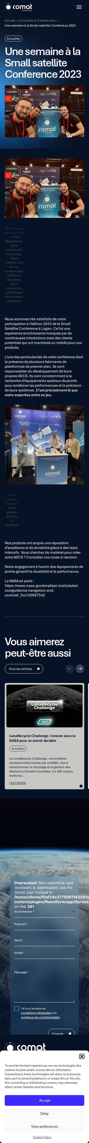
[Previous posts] (69, 668)
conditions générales (36, 1013)
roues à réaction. (64, 557)
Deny (44, 1113)
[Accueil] (18, 7)
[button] (82, 1056)
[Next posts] (80, 668)
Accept (44, 1100)
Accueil (10, 20)
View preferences (44, 1126)
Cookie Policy (42, 1137)
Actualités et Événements (37, 20)
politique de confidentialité (40, 1017)
